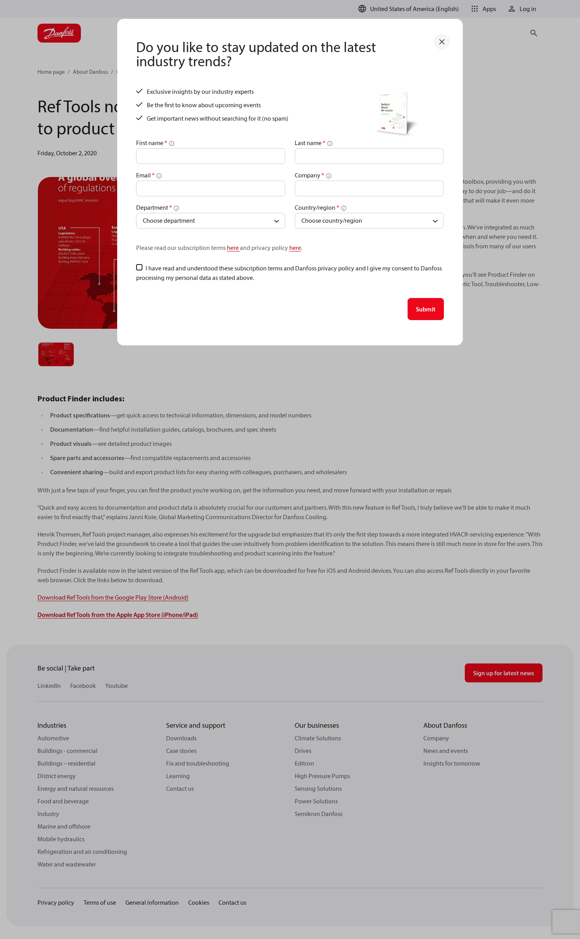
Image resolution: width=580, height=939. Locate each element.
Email (145, 175)
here (233, 248)
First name (151, 143)
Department (154, 207)
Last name (310, 143)
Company (309, 175)
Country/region (317, 207)
